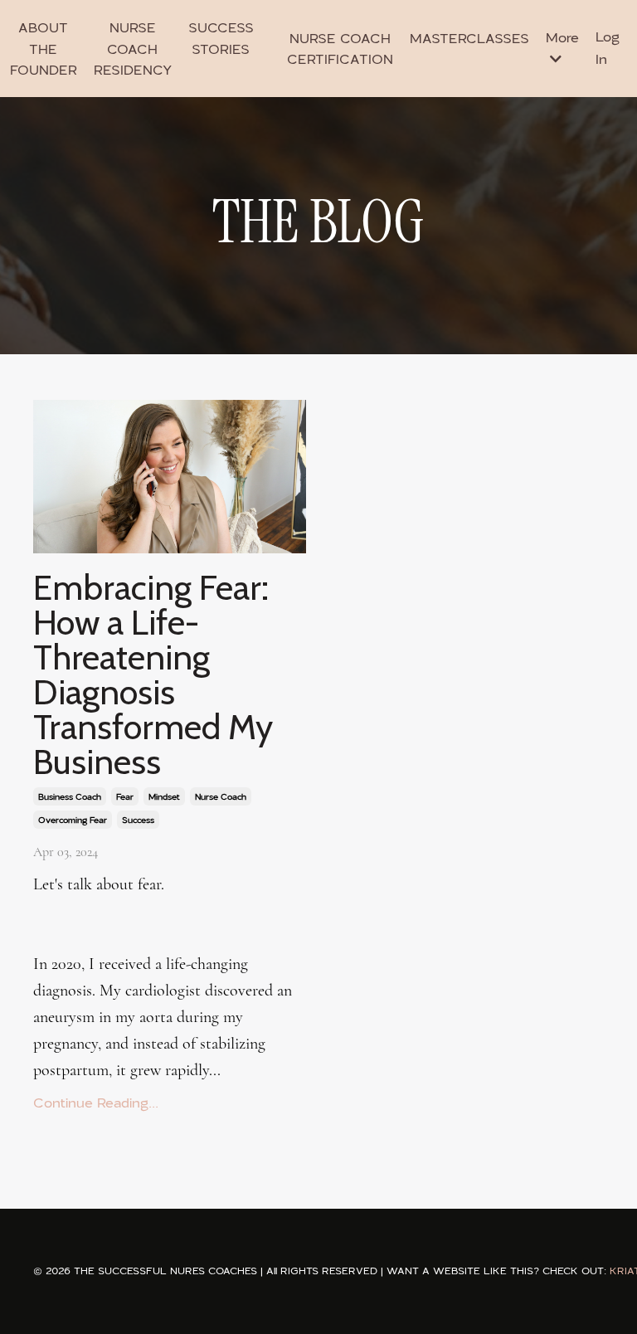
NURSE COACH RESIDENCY (133, 48)
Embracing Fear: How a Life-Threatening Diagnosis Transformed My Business (153, 674)
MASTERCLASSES (469, 38)
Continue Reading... (95, 1102)
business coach (69, 796)
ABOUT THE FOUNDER (43, 48)
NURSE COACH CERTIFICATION (340, 48)
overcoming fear (72, 819)
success (138, 819)
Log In (608, 47)
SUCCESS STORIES (221, 39)
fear (125, 796)
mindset (164, 796)
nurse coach (220, 796)
